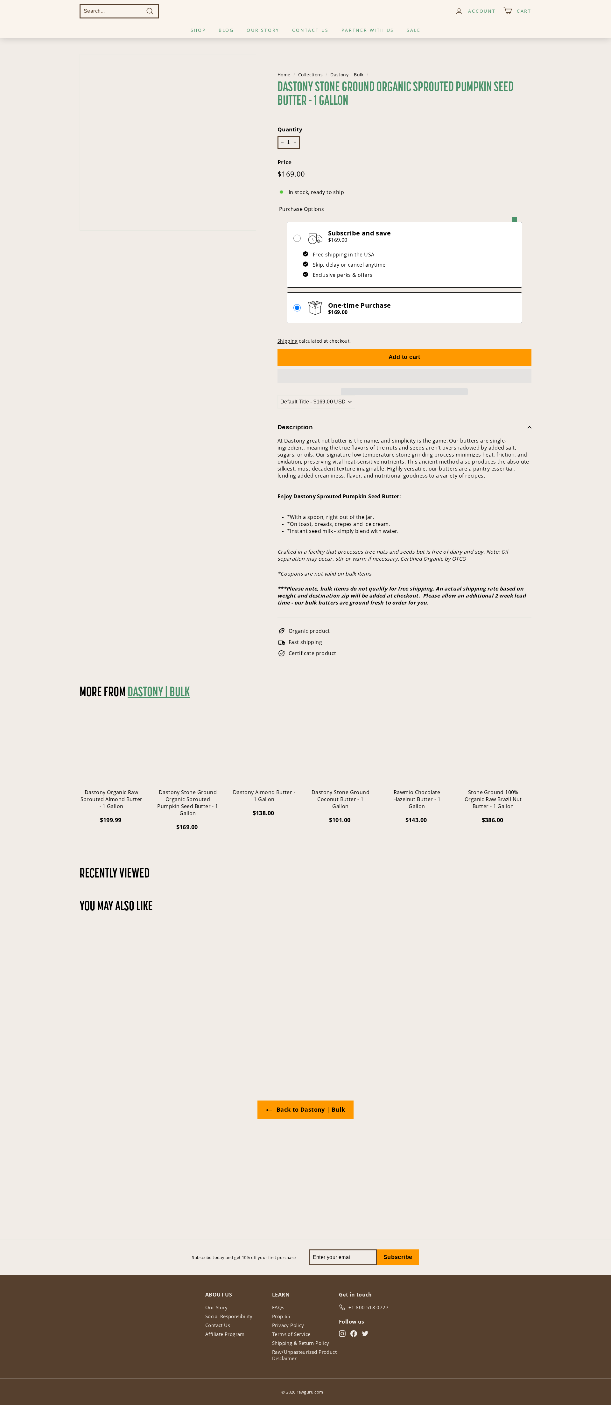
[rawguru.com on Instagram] (342, 1333)
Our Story (263, 30)
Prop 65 (281, 1316)
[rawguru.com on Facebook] (353, 1333)
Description (295, 427)
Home (284, 75)
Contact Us (310, 30)
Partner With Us (367, 30)
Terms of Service (291, 1334)
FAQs (278, 1307)
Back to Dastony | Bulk (310, 1109)
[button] (404, 376)
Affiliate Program (225, 1334)
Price (284, 162)
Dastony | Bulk (347, 75)
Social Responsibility (228, 1316)
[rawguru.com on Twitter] (365, 1333)
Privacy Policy (288, 1325)
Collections (310, 75)
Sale (413, 30)
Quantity (289, 129)
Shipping (287, 341)
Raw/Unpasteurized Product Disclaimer (304, 1355)
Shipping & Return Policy (300, 1343)
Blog (226, 30)
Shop (198, 30)
